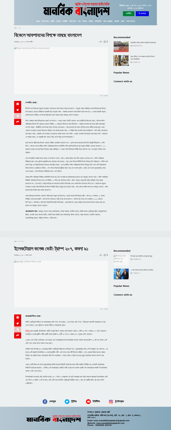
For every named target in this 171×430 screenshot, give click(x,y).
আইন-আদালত (131, 21)
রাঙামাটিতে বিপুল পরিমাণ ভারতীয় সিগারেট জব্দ (143, 43)
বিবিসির (27, 331)
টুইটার (74, 401)
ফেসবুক (52, 401)
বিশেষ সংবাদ (45, 21)
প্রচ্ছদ (38, 21)
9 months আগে (137, 46)
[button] (142, 13)
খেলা (79, 21)
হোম (15, 28)
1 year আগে (136, 62)
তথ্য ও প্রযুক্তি (108, 21)
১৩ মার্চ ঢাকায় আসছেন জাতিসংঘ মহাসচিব (142, 270)
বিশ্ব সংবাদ (72, 21)
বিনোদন (84, 21)
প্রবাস (123, 21)
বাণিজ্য (91, 21)
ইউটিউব (96, 401)
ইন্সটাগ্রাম (119, 401)
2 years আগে (136, 259)
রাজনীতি (65, 21)
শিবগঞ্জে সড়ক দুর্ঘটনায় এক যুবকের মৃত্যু (141, 256)
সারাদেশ (58, 21)
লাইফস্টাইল (98, 21)
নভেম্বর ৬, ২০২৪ (18, 42)
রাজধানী (117, 21)
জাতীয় (52, 21)
